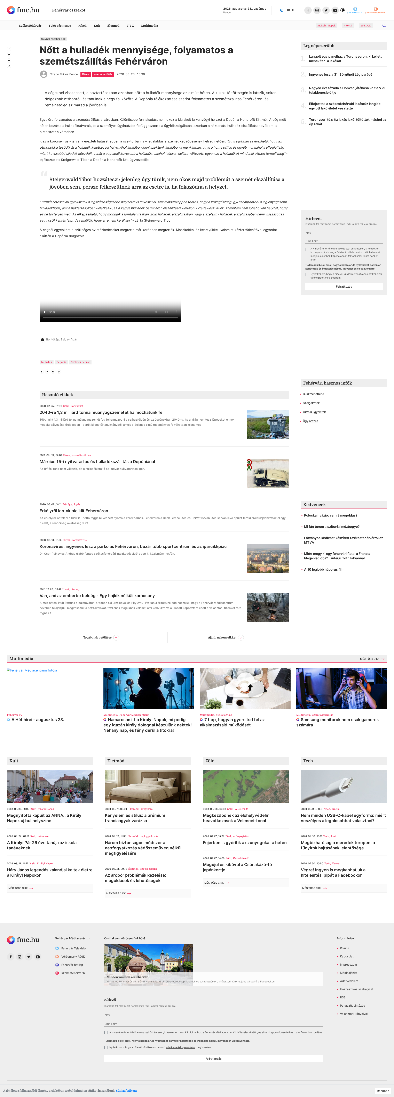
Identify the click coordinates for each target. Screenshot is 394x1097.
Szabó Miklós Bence (64, 74)
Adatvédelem (349, 981)
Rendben (383, 1090)
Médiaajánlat (348, 972)
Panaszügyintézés (352, 1005)
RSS (343, 997)
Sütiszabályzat (126, 1090)
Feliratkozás (344, 286)
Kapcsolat (347, 956)
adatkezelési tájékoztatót (180, 1047)
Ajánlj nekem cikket (222, 637)
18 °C (290, 10)
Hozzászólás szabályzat (356, 989)
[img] (23, 10)
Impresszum (348, 964)
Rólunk (344, 948)
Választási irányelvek (354, 1013)
